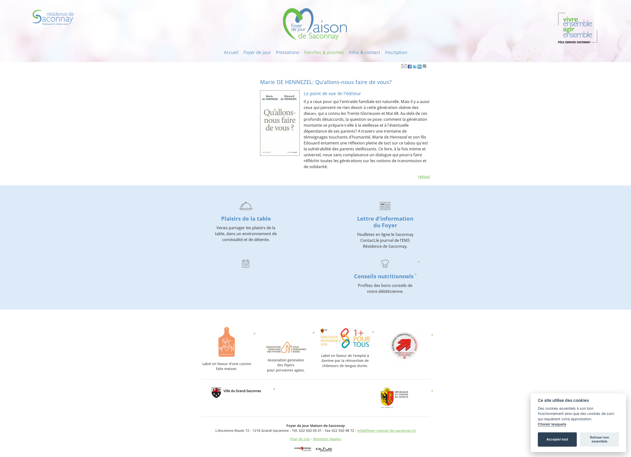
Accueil (231, 52)
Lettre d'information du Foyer (385, 222)
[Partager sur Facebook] (410, 67)
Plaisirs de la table (246, 218)
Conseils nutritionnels (384, 276)
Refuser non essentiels (599, 439)
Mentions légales (327, 439)
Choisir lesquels (552, 424)
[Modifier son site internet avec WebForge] (302, 449)
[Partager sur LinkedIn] (419, 67)
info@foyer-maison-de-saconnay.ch (386, 430)
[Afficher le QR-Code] (424, 67)
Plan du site (300, 439)
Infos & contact (364, 52)
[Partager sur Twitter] (415, 67)
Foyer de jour (257, 52)
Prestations (287, 52)
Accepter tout (557, 439)
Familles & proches (324, 52)
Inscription (396, 52)
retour (424, 176)
